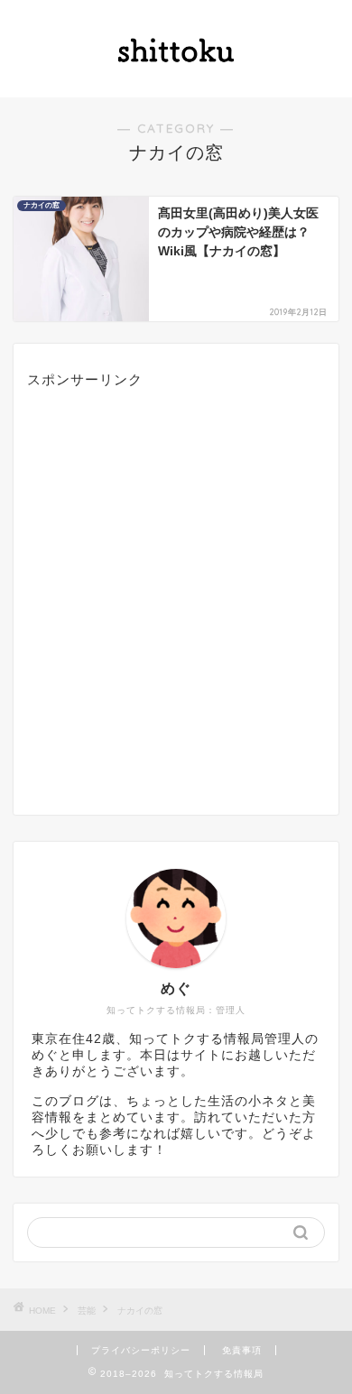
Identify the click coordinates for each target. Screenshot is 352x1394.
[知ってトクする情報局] (176, 83)
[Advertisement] (176, 596)
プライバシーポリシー (140, 1350)
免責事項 (242, 1350)
